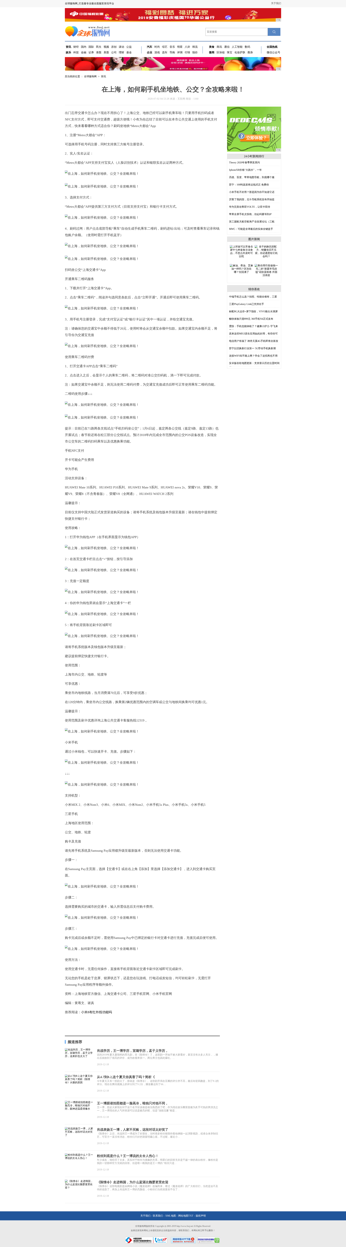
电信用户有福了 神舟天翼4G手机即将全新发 (253, 341)
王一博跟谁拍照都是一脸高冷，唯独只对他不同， (132, 1103)
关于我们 (276, 3)
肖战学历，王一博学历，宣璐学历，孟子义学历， (132, 1050)
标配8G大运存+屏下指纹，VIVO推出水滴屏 (253, 311)
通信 (227, 46)
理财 (121, 52)
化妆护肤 (239, 52)
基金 (129, 52)
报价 (195, 52)
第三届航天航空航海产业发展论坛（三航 (251, 221)
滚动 (121, 46)
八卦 (187, 46)
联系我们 (158, 1215)
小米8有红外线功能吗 (96, 1012)
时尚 (157, 46)
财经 (76, 46)
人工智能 (237, 46)
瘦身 (250, 52)
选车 (164, 52)
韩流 (195, 46)
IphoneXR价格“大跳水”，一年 (245, 170)
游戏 (157, 52)
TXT (190, 1215)
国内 (83, 46)
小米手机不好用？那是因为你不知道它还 (251, 192)
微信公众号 (273, 52)
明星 (180, 46)
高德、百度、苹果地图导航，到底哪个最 (251, 177)
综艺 (164, 46)
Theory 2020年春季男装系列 (244, 162)
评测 (180, 52)
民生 (98, 46)
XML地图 (170, 1215)
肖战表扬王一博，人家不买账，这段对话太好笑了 (132, 1129)
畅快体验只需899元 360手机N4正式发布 (251, 319)
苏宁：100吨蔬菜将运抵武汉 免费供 (249, 184)
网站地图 (183, 1215)
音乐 (172, 46)
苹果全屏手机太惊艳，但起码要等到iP (250, 214)
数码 (247, 46)
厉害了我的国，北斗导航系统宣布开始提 (251, 199)
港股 (98, 52)
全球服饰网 (90, 76)
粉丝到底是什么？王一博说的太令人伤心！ (128, 1156)
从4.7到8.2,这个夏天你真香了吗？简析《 (126, 1077)
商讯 (219, 46)
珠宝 (229, 52)
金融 (83, 52)
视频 (106, 46)
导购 (172, 52)
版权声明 (201, 1215)
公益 (129, 46)
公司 (114, 52)
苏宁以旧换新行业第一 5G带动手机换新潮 (252, 348)
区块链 (221, 52)
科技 (76, 52)
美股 (106, 52)
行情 (187, 52)
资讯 (103, 76)
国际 (91, 46)
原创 (114, 46)
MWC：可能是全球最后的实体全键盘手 (251, 229)
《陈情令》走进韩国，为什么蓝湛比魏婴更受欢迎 (132, 1182)
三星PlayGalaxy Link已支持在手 (246, 304)
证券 (91, 52)
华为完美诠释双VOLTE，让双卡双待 (249, 206)
